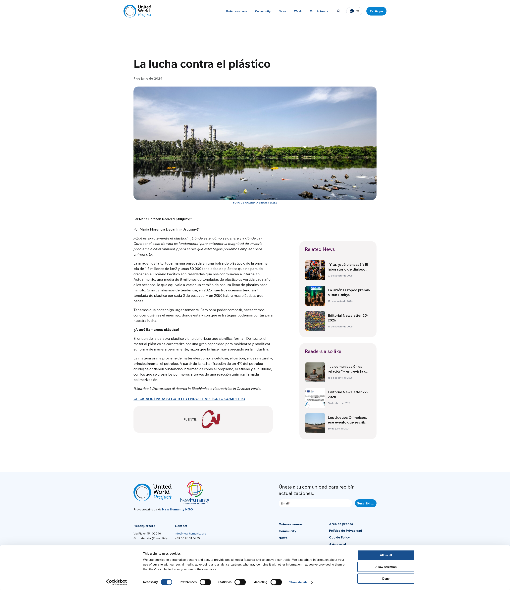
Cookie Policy (339, 537)
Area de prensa (341, 524)
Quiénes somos (236, 11)
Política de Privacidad (345, 531)
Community (263, 11)
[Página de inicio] (137, 11)
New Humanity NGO (177, 509)
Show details (298, 582)
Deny (385, 578)
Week (298, 11)
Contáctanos (319, 11)
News (282, 11)
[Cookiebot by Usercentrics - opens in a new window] (116, 582)
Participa (376, 11)
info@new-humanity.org (190, 533)
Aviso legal (337, 544)
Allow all (386, 555)
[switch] (205, 582)
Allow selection (386, 567)
